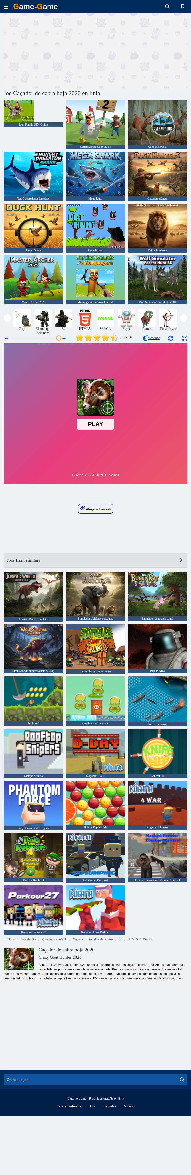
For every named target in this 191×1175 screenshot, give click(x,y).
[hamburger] (6, 6)
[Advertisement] (50, 50)
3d (120, 939)
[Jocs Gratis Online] (35, 6)
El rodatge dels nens (99, 939)
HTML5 (132, 939)
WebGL (148, 939)
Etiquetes (109, 1106)
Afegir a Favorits (98, 509)
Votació (129, 1106)
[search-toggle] (167, 6)
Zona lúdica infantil (54, 939)
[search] (182, 1079)
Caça (76, 939)
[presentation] (7, 318)
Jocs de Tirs (27, 939)
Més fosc (154, 338)
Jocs (11, 939)
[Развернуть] (184, 338)
